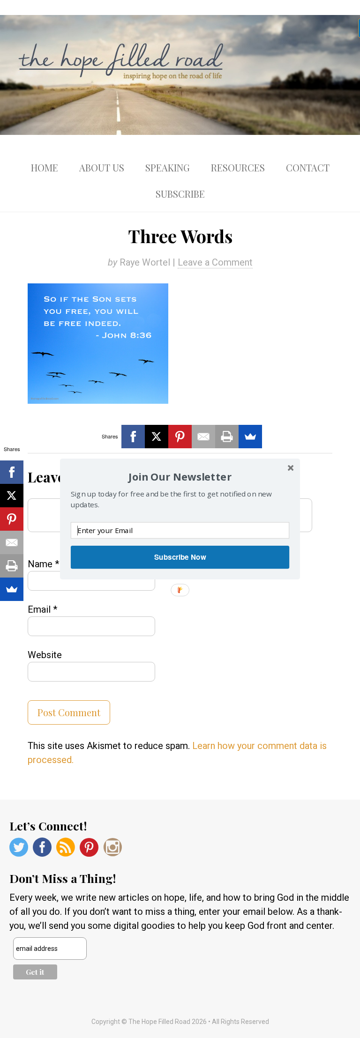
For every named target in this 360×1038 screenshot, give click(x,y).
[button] (180, 476)
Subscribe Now (180, 557)
